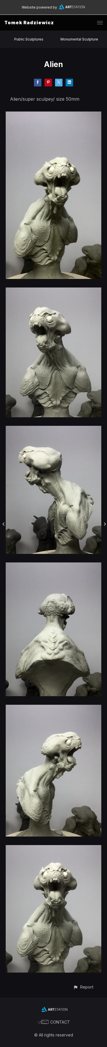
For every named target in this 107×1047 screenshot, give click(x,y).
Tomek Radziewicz (29, 22)
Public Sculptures (28, 39)
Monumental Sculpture (79, 39)
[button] (83, 987)
